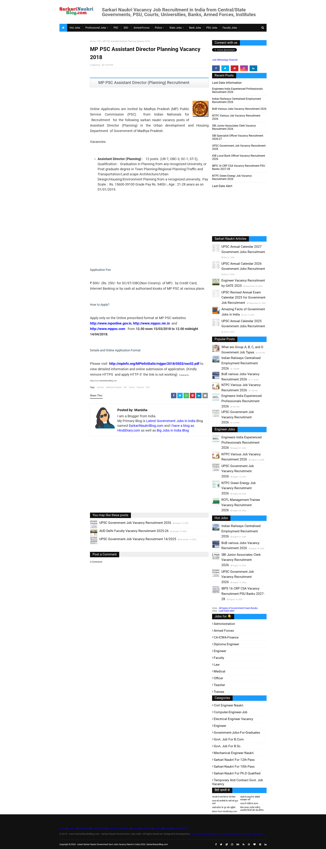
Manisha (96, 65)
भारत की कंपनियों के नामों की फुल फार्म (225, 802)
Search (135, 828)
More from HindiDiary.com (224, 811)
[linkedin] (253, 68)
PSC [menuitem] (116, 27)
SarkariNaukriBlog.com (146, 426)
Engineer (220, 651)
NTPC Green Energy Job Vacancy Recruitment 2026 (232, 177)
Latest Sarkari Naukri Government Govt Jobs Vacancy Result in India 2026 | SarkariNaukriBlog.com (122, 844)
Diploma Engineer (226, 644)
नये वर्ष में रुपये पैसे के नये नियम (224, 797)
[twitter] (225, 68)
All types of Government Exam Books (238, 608)
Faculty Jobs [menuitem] (230, 27)
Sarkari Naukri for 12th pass (234, 760)
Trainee (219, 692)
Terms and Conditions (118, 828)
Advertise (158, 828)
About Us (72, 828)
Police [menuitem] (158, 27)
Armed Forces (224, 631)
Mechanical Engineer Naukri (234, 753)
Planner (140, 387)
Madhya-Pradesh (114, 387)
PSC (99, 41)
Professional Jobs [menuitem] (95, 27)
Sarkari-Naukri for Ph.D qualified (237, 773)
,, (212, 251)
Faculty (219, 658)
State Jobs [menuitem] (175, 27)
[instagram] (244, 68)
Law (217, 665)
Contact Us (146, 828)
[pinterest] (234, 68)
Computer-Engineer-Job (230, 712)
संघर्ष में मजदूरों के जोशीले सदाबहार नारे (250, 798)
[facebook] (216, 68)
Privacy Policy (98, 828)
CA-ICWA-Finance (226, 637)
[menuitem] (63, 28)
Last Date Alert (226, 610)
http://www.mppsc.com (107, 329)
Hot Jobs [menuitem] (75, 27)
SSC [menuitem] (126, 27)
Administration (224, 624)
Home (93, 41)
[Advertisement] (73, 93)
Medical (219, 671)
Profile (167, 828)
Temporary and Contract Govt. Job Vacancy (237, 782)
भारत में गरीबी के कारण (249, 803)
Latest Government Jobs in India (170, 421)
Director (100, 387)
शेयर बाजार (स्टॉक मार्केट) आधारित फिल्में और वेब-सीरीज (252, 808)
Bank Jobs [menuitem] (195, 27)
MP (125, 387)
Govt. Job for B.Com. (229, 739)
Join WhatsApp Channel (224, 59)
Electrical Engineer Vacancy (233, 719)
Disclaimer (83, 828)
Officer (218, 678)
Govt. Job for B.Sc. (227, 746)
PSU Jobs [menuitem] (211, 27)
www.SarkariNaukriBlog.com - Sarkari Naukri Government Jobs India (226, 834)
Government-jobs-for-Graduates (237, 732)
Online (132, 387)
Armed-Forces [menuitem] (142, 27)
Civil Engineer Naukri (228, 705)
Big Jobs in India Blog (173, 430)
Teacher (219, 685)
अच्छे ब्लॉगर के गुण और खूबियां (223, 807)
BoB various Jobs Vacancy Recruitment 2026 (239, 108)
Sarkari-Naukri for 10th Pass (234, 766)
